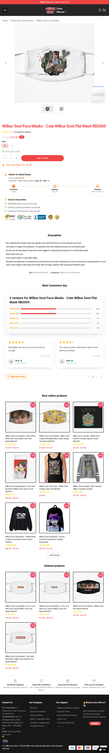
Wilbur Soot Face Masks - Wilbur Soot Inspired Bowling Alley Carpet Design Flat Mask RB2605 (54, 438)
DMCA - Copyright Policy (40, 719)
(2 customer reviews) (22, 132)
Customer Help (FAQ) (65, 723)
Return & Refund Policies (67, 715)
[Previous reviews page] (88, 377)
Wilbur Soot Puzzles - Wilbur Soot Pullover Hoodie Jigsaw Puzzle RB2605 (86, 438)
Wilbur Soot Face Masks (47, 20)
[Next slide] (103, 63)
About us (33, 708)
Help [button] (104, 750)
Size (4, 141)
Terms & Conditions (38, 712)
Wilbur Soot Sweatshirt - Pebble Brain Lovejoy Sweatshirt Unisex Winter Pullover (20, 539)
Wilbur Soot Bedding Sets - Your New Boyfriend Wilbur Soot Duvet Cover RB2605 (20, 489)
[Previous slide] (6, 63)
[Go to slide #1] (47, 109)
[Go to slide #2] (61, 109)
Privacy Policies (36, 715)
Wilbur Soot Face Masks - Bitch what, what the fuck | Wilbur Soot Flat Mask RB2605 (20, 438)
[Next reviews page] (101, 377)
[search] (100, 10)
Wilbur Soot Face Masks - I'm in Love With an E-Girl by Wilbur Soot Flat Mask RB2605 (20, 608)
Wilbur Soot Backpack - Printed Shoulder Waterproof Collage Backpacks (51, 539)
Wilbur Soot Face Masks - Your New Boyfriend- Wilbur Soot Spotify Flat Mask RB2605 (19, 659)
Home (5, 20)
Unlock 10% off (5, 741)
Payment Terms (63, 712)
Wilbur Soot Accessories (22, 20)
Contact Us (61, 719)
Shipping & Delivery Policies (68, 708)
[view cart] (104, 10)
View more (54, 555)
